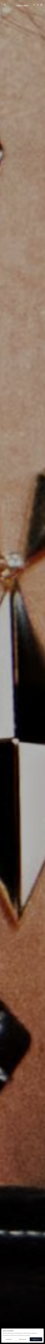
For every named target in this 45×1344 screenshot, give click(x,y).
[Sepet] (41, 5)
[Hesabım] (38, 5)
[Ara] (34, 5)
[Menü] (5, 5)
